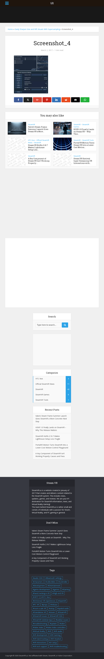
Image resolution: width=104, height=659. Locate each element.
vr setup (53, 642)
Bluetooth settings (54, 578)
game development (42, 589)
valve (63, 623)
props (45, 604)
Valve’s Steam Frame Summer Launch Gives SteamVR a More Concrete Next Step (51, 419)
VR (50, 631)
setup (52, 608)
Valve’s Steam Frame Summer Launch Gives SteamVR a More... (38, 129)
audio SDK (38, 578)
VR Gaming (55, 635)
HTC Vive (31, 140)
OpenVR (62, 601)
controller (63, 582)
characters (38, 582)
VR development (40, 635)
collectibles (51, 582)
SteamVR (31, 124)
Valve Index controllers (56, 627)
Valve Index (38, 627)
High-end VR (59, 593)
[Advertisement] (52, 14)
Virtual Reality (39, 631)
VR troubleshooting (59, 646)
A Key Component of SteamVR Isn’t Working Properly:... (38, 160)
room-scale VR (40, 608)
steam (52, 612)
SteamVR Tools (88, 140)
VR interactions (40, 642)
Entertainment (54, 585)
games (56, 589)
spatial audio (63, 608)
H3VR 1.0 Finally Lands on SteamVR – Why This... (84, 131)
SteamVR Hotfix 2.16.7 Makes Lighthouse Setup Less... (38, 147)
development (39, 585)
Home (10, 29)
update (54, 623)
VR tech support (40, 646)
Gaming (66, 589)
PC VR (36, 604)
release (54, 604)
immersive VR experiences (44, 601)
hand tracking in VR (42, 593)
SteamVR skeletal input (43, 620)
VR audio (58, 631)
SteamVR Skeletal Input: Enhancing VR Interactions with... (83, 160)
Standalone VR (40, 612)
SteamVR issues (40, 616)
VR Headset (56, 639)
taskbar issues (62, 620)
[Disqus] (52, 204)
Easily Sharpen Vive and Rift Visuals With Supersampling (37, 29)
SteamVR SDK (57, 616)
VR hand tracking (41, 639)
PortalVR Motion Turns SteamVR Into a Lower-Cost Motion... (84, 145)
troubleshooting (40, 623)
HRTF (36, 597)
